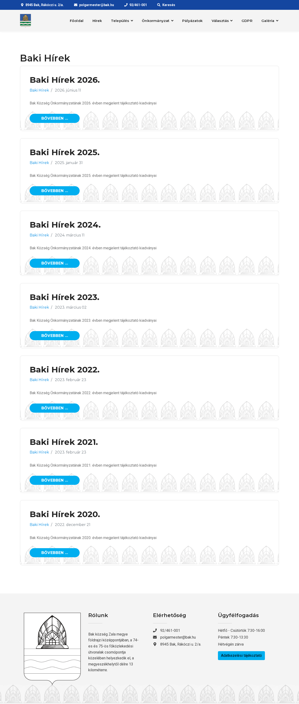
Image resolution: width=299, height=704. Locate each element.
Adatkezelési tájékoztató (241, 655)
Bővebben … (54, 118)
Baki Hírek (39, 90)
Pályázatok (192, 20)
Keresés (168, 5)
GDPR (247, 20)
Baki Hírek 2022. (65, 370)
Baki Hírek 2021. (64, 442)
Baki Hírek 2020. (65, 514)
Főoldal (76, 20)
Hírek (97, 20)
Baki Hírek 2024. (65, 225)
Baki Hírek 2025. (65, 152)
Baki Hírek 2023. (64, 297)
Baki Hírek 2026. (65, 80)
